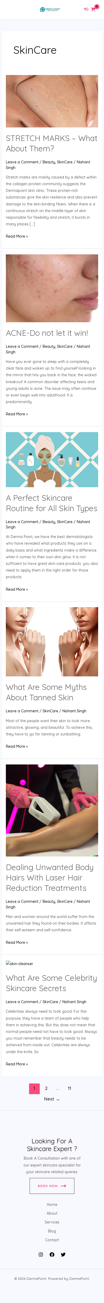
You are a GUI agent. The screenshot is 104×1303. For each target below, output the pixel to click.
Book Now (48, 1186)
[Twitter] (63, 1254)
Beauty (49, 162)
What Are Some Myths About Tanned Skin (46, 692)
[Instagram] (40, 1254)
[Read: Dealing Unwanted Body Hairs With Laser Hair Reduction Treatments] (52, 810)
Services (52, 1222)
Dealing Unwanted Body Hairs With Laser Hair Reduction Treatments (50, 877)
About (52, 1213)
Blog (52, 1231)
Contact (52, 1240)
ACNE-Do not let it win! (47, 333)
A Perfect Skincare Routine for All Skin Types (51, 503)
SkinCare (65, 162)
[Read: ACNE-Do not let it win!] (52, 288)
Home (52, 1204)
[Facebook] (52, 1254)
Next (52, 1099)
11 (69, 1088)
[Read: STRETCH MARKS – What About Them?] (52, 100)
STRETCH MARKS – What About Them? (52, 143)
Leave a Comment (22, 162)
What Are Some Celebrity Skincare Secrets (51, 983)
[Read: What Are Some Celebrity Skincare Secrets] (19, 963)
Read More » (17, 236)
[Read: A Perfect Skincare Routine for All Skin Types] (52, 459)
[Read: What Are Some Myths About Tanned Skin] (52, 641)
